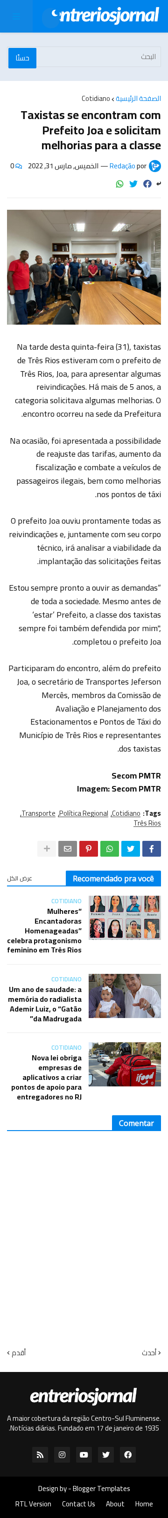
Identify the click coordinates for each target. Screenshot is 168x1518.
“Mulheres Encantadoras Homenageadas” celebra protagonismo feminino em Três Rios (44, 930)
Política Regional (83, 813)
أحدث (149, 1353)
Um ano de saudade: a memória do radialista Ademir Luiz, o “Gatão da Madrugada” (45, 1004)
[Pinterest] (88, 849)
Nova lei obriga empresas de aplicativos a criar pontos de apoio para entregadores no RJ (46, 1077)
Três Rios (147, 823)
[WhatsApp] (120, 184)
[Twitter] (133, 184)
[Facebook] (147, 184)
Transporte (38, 813)
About (115, 1504)
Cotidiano (96, 98)
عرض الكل (19, 878)
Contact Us (78, 1504)
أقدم (19, 1353)
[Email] (67, 849)
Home (144, 1504)
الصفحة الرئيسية (138, 98)
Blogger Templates (101, 1488)
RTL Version (33, 1504)
